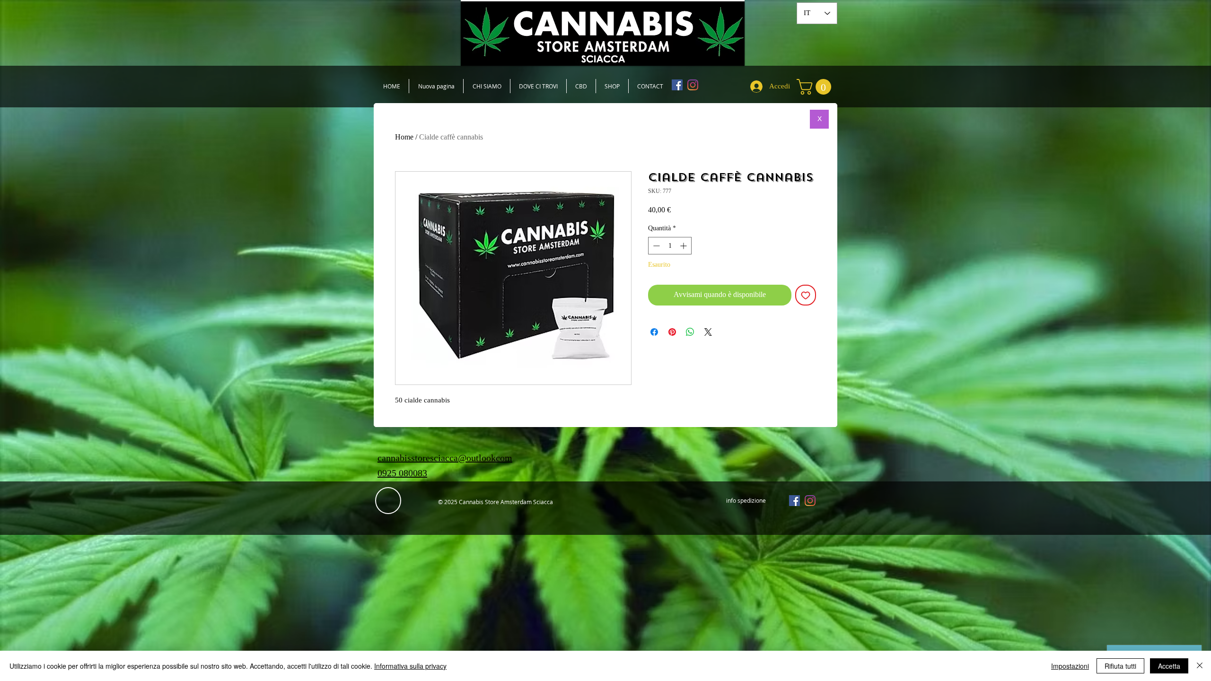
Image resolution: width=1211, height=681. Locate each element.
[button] (816, 87)
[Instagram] (692, 84)
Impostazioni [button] (1070, 666)
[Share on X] (708, 332)
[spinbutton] (669, 245)
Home (404, 137)
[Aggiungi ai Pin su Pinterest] (672, 332)
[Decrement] (655, 245)
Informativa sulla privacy (410, 666)
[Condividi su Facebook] (654, 332)
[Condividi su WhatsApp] (690, 332)
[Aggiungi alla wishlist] (805, 295)
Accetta (1169, 666)
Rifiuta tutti (1120, 666)
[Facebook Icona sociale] (677, 84)
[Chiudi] (1199, 665)
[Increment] (684, 245)
